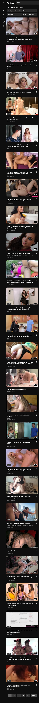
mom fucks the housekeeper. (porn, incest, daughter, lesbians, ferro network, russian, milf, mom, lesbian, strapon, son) (20, 578)
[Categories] (3, 11)
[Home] (3, 7)
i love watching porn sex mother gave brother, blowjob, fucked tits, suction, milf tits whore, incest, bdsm (20, 255)
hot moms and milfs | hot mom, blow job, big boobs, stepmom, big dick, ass (19, 145)
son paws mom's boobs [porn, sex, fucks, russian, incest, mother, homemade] (20, 308)
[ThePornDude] (3, 26)
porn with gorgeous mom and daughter (19, 92)
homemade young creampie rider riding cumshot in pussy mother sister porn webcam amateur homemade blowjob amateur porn (19, 499)
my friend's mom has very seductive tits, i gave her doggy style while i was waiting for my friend (20, 363)
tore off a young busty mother (16, 389)
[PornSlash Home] (11, 2)
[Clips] (3, 18)
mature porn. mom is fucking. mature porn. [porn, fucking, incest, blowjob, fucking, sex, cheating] (20, 228)
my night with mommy (14, 551)
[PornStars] (3, 15)
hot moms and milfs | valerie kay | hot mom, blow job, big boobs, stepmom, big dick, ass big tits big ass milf (19, 525)
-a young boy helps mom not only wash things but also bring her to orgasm (19, 335)
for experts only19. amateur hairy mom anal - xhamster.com (19, 685)
